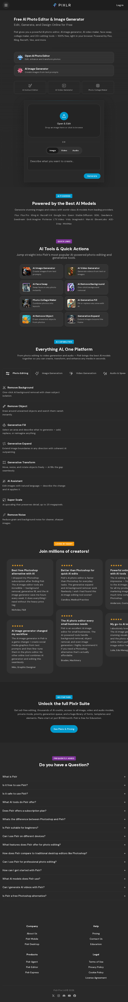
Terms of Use (96, 961)
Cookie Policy (96, 972)
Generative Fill (17, 425)
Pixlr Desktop (32, 944)
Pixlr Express (32, 972)
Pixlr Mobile (32, 938)
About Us (32, 933)
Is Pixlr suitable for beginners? (20, 827)
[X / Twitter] (53, 995)
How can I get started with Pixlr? (22, 870)
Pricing (96, 933)
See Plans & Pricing (64, 728)
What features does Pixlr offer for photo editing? (31, 844)
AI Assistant (15, 481)
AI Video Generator (64, 90)
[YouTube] (69, 995)
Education (96, 944)
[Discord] (64, 995)
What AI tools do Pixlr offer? (19, 802)
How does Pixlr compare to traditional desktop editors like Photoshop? (44, 853)
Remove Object (17, 406)
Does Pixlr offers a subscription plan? (24, 810)
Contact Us (96, 938)
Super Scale (15, 499)
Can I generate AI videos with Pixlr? (23, 887)
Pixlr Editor (32, 967)
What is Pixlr (9, 776)
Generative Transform (21, 462)
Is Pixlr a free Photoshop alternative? (24, 896)
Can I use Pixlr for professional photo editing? (29, 861)
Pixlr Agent (32, 961)
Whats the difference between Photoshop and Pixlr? (33, 819)
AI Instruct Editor (30, 90)
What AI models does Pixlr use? (21, 878)
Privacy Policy (96, 967)
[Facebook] (74, 995)
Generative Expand (20, 443)
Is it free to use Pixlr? (15, 785)
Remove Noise (17, 514)
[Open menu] (6, 5)
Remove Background (20, 387)
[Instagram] (58, 995)
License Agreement (96, 977)
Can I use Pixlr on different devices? (23, 836)
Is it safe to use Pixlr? (15, 793)
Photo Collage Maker (97, 90)
